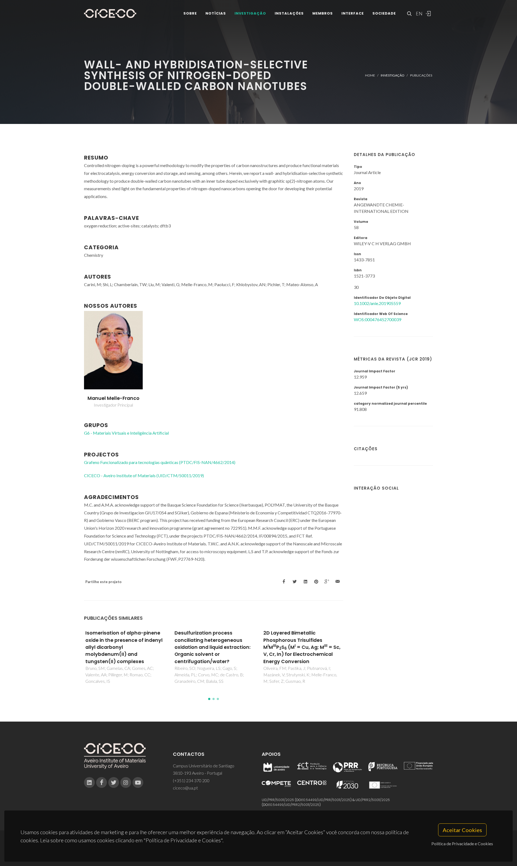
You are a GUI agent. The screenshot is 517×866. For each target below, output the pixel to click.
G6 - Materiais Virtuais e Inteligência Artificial (126, 432)
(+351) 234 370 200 (191, 780)
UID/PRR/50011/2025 (278, 800)
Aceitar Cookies (462, 830)
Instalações (289, 13)
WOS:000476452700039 (377, 319)
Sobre (190, 13)
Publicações (421, 75)
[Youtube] (137, 782)
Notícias (215, 13)
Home (370, 75)
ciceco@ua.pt (185, 787)
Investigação (250, 13)
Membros (322, 13)
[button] (209, 699)
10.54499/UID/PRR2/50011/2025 (294, 804)
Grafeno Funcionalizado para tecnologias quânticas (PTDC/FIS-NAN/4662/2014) (159, 462)
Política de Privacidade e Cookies (462, 843)
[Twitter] (113, 782)
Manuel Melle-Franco (113, 398)
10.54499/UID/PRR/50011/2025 (326, 800)
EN (418, 13)
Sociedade (384, 13)
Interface (352, 13)
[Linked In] (89, 782)
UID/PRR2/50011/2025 (372, 800)
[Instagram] (125, 782)
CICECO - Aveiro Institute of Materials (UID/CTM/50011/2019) (144, 475)
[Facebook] (101, 782)
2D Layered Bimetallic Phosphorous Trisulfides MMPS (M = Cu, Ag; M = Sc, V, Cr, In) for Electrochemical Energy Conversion (301, 647)
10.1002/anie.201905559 (377, 303)
